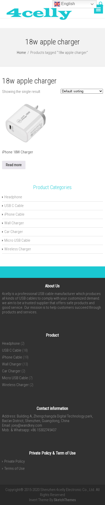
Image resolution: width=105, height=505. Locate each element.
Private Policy (14, 461)
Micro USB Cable (17, 240)
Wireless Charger (17, 249)
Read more (14, 165)
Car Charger (13, 231)
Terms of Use (14, 468)
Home (21, 52)
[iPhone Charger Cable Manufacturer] (37, 21)
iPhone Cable (14, 214)
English (67, 4)
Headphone (13, 197)
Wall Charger (14, 223)
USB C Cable (14, 205)
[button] (101, 5)
